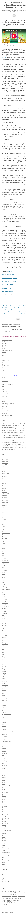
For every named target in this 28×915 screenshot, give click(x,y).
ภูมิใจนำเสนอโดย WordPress (7, 912)
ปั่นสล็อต (3, 775)
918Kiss (3, 531)
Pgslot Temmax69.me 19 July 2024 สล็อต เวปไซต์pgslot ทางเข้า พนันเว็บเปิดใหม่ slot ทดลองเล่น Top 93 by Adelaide (8, 309)
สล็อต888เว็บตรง (5, 806)
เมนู (14, 15)
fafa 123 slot (4, 570)
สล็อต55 (3, 799)
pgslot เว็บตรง (4, 396)
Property (4, 678)
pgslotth (3, 674)
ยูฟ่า (2, 787)
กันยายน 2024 (4, 497)
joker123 (3, 338)
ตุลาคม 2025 (4, 475)
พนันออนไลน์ (4, 780)
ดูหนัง (3, 386)
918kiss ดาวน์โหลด (6, 533)
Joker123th (4, 894)
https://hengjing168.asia (7, 340)
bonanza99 (4, 555)
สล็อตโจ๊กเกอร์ (5, 823)
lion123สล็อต (4, 608)
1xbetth (3, 358)
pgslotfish (4, 671)
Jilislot (3, 592)
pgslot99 (3, 668)
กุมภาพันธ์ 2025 (5, 488)
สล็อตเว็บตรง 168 (5, 818)
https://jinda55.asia (6, 341)
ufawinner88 (4, 753)
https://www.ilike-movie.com (8, 403)
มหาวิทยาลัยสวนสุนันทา (7, 785)
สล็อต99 (3, 348)
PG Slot (3, 642)
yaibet (3, 755)
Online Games (5, 632)
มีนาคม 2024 (4, 507)
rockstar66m (4, 695)
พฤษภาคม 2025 (5, 483)
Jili (2, 591)
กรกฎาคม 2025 (5, 480)
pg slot (3, 364)
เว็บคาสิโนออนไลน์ (5, 843)
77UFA (3, 529)
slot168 (7, 51)
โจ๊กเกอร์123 (4, 864)
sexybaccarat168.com (6, 714)
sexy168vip (4, 710)
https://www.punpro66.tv (7, 410)
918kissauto (4, 534)
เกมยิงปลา (4, 833)
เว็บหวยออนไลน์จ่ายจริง (6, 852)
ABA (2, 536)
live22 (3, 399)
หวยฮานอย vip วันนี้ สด (6, 830)
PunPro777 (4, 683)
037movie (4, 516)
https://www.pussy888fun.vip (8, 350)
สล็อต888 (4, 347)
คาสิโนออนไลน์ (5, 758)
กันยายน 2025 (4, 476)
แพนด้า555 (4, 862)
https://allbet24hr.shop (7, 365)
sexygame (4, 715)
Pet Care (3, 639)
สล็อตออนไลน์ (5, 413)
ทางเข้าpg (4, 768)
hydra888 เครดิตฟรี (6, 589)
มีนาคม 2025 (4, 487)
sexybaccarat (4, 391)
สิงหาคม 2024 (4, 499)
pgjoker (3, 656)
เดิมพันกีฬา (4, 838)
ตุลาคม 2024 (4, 495)
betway (3, 548)
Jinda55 (14, 892)
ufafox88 (3, 750)
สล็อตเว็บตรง (4, 343)
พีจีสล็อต (3, 782)
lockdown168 (4, 613)
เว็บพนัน (3, 847)
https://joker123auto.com (7, 384)
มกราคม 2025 (4, 490)
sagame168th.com (6, 702)
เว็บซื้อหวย (4, 845)
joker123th (4, 601)
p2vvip (3, 633)
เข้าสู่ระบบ (4, 878)
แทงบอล (3, 859)
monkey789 (4, 625)
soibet (3, 727)
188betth (4, 369)
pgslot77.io (4, 666)
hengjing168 (4, 586)
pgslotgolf (4, 673)
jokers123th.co (5, 603)
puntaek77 (4, 688)
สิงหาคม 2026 (4, 458)
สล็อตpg (3, 809)
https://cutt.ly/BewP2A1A (8, 291)
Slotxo (3, 724)
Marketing (4, 623)
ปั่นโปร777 (4, 779)
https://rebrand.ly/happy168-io (9, 278)
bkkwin (3, 551)
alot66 (3, 541)
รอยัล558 (3, 791)
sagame (3, 382)
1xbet (3, 524)
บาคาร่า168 (4, 352)
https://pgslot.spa (5, 360)
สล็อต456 (4, 797)
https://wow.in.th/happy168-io (9, 281)
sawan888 (4, 703)
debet (3, 567)
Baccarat (3, 546)
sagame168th (4, 700)
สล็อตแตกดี (4, 821)
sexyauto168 (4, 712)
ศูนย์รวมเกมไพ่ (5, 792)
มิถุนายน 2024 (5, 502)
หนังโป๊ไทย (4, 357)
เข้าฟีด (3, 879)
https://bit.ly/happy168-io (8, 274)
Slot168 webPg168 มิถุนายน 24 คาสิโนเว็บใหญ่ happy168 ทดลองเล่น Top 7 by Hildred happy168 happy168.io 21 (20, 309)
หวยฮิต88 (4, 832)
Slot (2, 719)
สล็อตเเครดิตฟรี (5, 820)
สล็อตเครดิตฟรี (5, 814)
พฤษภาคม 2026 (5, 463)
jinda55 (3, 594)
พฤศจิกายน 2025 (5, 473)
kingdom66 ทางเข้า (6, 606)
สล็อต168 (10, 271)
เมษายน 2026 (4, 464)
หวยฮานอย (4, 828)
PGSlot (3, 659)
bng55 (3, 553)
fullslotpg (4, 398)
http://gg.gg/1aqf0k (6, 288)
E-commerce (4, 569)
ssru (3, 732)
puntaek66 (4, 686)
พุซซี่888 (3, 784)
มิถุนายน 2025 (5, 481)
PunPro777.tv (5, 685)
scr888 (3, 707)
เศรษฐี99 (3, 857)
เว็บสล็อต (3, 850)
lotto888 (3, 618)
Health (3, 584)
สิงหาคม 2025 (4, 478)
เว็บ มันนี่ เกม (4, 842)
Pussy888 (4, 690)
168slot (3, 517)
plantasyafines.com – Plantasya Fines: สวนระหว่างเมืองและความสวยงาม (14, 5)
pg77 (3, 394)
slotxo (3, 353)
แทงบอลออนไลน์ (5, 861)
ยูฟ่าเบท (3, 789)
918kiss (3, 377)
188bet (3, 521)
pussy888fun (4, 691)
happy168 (4, 57)
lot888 (3, 615)
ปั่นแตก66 (4, 777)
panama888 (4, 635)
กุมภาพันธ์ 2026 (5, 468)
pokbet (3, 676)
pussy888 (4, 388)
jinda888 (3, 596)
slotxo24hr (4, 726)
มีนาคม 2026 (4, 466)
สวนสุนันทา (4, 825)
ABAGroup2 (4, 538)
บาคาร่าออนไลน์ (5, 411)
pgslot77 (3, 664)
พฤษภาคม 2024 (5, 504)
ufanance (4, 751)
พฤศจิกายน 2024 (5, 493)
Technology (4, 736)
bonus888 (4, 557)
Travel (3, 743)
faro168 (3, 572)
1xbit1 (3, 528)
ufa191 (3, 746)
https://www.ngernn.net (7, 415)
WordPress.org (5, 883)
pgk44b (3, 657)
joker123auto (4, 599)
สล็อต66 (3, 801)
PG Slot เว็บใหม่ (5, 644)
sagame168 (4, 698)
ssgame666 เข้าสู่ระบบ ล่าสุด (7, 731)
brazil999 (4, 558)
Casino (3, 565)
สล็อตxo (3, 811)
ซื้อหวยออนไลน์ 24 (5, 762)
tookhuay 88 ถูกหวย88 (6, 741)
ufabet (3, 898)
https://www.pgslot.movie (7, 393)
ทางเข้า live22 (4, 767)
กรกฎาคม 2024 (5, 500)
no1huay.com (5, 628)
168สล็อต (4, 519)
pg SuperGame (5, 645)
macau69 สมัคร (5, 621)
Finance (3, 574)
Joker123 (3, 598)
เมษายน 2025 (4, 485)
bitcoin (3, 550)
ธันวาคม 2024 (4, 492)
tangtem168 (4, 734)
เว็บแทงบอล (4, 854)
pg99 (3, 651)
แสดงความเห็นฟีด (5, 881)
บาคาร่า (3, 770)
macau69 (4, 620)
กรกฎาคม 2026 (5, 459)
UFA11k (3, 744)
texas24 (3, 739)
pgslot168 (4, 661)
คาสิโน (3, 756)
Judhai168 (4, 604)
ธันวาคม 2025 (4, 471)
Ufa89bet (4, 748)
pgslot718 (4, 662)
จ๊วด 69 (3, 760)
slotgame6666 (5, 722)
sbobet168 (4, 705)
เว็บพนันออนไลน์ (5, 849)
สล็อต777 (4, 802)
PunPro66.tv (4, 681)
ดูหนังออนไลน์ (5, 370)
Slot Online (4, 721)
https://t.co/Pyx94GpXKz (7, 284)
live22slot (4, 611)
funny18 (3, 577)
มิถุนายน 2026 (5, 461)
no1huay (4, 627)
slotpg (3, 355)
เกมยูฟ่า (3, 835)
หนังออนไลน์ (4, 826)
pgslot (3, 362)
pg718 (3, 647)
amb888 (3, 545)
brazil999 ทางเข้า (5, 560)
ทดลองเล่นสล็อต (5, 765)
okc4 (3, 630)
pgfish (3, 652)
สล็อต (3, 794)
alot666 (3, 543)
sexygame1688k (5, 717)
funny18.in (4, 579)
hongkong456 (5, 587)
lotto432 (3, 616)
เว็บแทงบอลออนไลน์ (6, 855)
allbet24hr (4, 540)
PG (2, 640)
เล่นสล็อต (4, 840)
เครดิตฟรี (3, 837)
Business (3, 563)
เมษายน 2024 (4, 505)
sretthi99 (4, 729)
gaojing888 (4, 580)
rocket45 (3, 693)
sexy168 (3, 709)
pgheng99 (4, 654)
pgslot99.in (4, 669)
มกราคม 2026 (4, 469)
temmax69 (4, 738)
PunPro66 (4, 680)
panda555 (4, 637)
